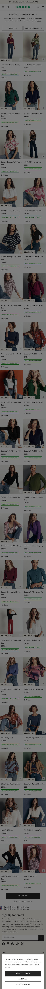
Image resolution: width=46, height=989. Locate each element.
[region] (23, 971)
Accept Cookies (23, 973)
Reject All (23, 979)
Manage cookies (23, 984)
